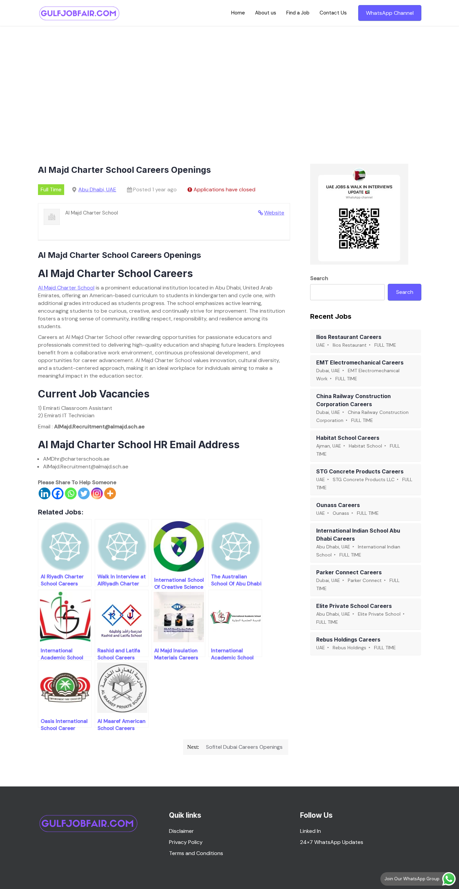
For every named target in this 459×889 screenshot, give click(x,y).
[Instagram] (97, 493)
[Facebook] (58, 493)
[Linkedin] (44, 493)
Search (319, 278)
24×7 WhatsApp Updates (331, 842)
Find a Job (297, 12)
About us (265, 12)
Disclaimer (181, 831)
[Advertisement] (229, 76)
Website (274, 212)
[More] (110, 493)
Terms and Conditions (196, 853)
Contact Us (333, 12)
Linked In (310, 831)
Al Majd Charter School (66, 287)
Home (238, 12)
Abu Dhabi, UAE (97, 189)
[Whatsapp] (71, 493)
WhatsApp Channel (390, 12)
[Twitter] (84, 493)
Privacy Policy (186, 842)
